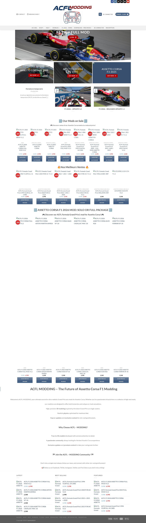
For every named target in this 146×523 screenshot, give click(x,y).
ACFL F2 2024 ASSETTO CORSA (36, 146)
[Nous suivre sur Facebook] (112, 1)
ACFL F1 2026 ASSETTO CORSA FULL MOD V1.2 (22, 147)
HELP (47, 28)
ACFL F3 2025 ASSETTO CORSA (51, 146)
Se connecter (99, 28)
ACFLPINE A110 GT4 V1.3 (121, 192)
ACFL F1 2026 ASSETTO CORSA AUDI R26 (101, 370)
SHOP (41, 28)
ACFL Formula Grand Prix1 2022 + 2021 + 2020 (63, 192)
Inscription (110, 28)
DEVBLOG (56, 28)
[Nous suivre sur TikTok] (118, 1)
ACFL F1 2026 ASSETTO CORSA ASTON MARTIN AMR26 (44, 371)
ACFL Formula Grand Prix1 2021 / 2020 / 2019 (109, 147)
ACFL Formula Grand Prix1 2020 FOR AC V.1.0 (44, 192)
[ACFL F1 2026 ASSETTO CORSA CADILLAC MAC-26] (82, 291)
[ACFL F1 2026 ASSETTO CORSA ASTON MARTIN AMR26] (44, 291)
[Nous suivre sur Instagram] (115, 1)
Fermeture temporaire (34, 89)
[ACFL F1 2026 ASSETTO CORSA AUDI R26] (102, 291)
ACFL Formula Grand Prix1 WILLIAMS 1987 (102, 192)
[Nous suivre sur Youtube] (128, 1)
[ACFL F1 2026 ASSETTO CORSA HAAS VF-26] (63, 291)
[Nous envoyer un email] (124, 1)
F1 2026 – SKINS (67, 28)
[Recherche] (100, 14)
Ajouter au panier (22, 159)
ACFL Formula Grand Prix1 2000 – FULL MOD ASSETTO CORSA (94, 148)
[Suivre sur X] (121, 1)
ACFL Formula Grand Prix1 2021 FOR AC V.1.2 (123, 147)
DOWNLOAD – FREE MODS (82, 28)
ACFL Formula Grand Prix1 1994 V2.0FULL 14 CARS (80, 147)
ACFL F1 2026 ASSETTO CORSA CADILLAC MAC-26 (82, 371)
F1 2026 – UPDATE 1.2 (73, 109)
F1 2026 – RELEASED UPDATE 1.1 (112, 109)
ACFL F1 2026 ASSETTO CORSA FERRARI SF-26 (121, 370)
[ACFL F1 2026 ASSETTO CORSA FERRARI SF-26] (121, 291)
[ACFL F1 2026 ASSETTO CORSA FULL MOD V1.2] (25, 291)
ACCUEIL (34, 28)
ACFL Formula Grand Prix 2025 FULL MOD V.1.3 (66, 146)
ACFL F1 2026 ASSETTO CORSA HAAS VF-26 (63, 370)
